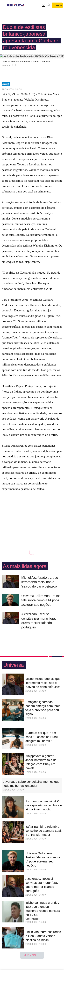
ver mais (30, 955)
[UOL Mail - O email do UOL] (43, 5)
